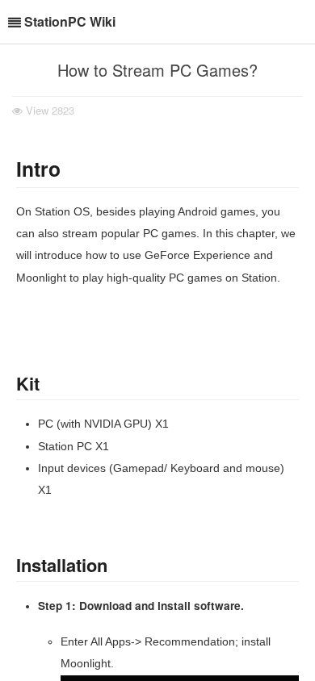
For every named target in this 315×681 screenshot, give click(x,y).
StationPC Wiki (70, 21)
